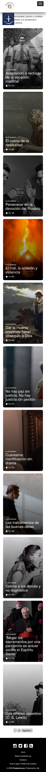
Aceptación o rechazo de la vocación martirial (23, 77)
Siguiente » (27, 730)
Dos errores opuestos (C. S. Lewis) (23, 715)
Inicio (23, 752)
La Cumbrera (11, 69)
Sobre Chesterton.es (23, 756)
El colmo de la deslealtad (17, 142)
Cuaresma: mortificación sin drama (19, 458)
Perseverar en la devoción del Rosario (23, 206)
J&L (37, 768)
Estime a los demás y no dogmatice (23, 588)
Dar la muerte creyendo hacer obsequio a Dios (19, 331)
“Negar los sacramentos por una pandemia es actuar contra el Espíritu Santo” (23, 645)
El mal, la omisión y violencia (21, 270)
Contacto (23, 759)
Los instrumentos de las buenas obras (22, 524)
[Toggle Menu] (40, 3)
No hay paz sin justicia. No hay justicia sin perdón (20, 395)
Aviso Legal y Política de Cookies (23, 763)
